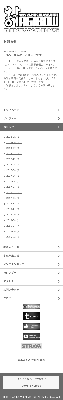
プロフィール (11, 118)
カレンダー (10, 272)
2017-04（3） (14, 181)
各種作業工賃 (11, 255)
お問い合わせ (11, 289)
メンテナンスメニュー (17, 264)
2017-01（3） (14, 198)
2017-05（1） (14, 176)
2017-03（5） (14, 187)
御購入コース (11, 247)
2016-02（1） (14, 237)
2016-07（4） (14, 226)
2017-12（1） (14, 159)
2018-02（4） (14, 153)
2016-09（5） (14, 215)
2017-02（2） (14, 192)
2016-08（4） (14, 220)
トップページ (11, 109)
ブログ (7, 298)
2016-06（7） (14, 231)
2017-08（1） (14, 165)
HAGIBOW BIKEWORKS (23, 397)
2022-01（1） (14, 137)
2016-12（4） (14, 203)
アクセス (9, 281)
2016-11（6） (14, 209)
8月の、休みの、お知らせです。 (24, 55)
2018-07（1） (14, 148)
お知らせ (9, 126)
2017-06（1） (14, 170)
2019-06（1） (14, 142)
